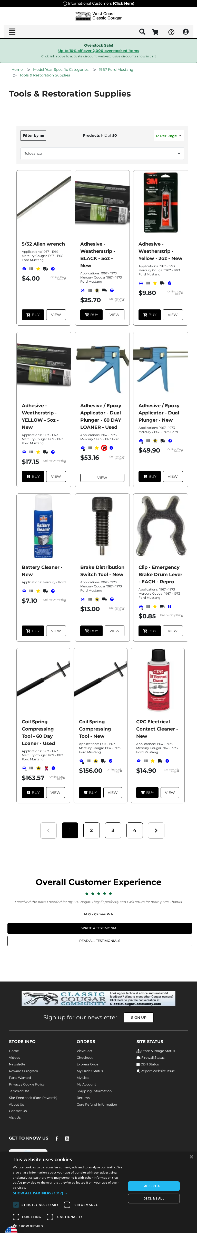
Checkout (85, 1058)
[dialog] (98, 1192)
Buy (36, 314)
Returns (83, 1098)
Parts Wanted (20, 1078)
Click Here (123, 3)
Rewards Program (23, 1071)
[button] (70, 830)
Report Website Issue (157, 1071)
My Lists (83, 1078)
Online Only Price (58, 278)
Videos (14, 1058)
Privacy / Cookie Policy (27, 1084)
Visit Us (15, 1117)
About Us (16, 1104)
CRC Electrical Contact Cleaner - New (157, 729)
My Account (86, 1084)
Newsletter (18, 1064)
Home (14, 1051)
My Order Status (90, 1071)
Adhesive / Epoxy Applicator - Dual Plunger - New (159, 413)
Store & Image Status (158, 1051)
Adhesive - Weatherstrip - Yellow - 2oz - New (160, 251)
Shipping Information (94, 1091)
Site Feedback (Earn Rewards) (33, 1098)
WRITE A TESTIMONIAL (99, 928)
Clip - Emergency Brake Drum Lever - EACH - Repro (160, 575)
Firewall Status (152, 1058)
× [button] (191, 1157)
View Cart (84, 1051)
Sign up (138, 1017)
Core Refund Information (97, 1104)
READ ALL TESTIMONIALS (99, 941)
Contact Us (18, 1111)
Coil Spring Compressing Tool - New (95, 729)
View (56, 314)
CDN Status (149, 1064)
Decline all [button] (153, 1198)
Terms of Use (19, 1091)
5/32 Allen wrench (43, 244)
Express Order (88, 1064)
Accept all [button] (153, 1186)
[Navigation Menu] (12, 31)
